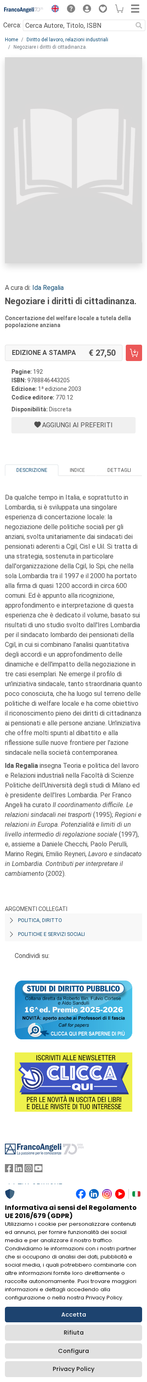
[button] (53, 10)
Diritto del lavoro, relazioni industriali (67, 40)
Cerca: (12, 25)
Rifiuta (74, 1332)
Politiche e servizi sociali (51, 934)
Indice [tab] (77, 470)
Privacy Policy (73, 1369)
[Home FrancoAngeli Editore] (24, 10)
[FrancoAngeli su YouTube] (38, 1170)
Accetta (73, 1314)
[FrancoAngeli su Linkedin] (19, 1170)
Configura (73, 1351)
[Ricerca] (138, 25)
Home (11, 40)
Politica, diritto (40, 920)
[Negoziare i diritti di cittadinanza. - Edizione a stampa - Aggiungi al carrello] (134, 353)
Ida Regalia (48, 288)
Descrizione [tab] (31, 470)
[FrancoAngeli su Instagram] (28, 1170)
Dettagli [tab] (119, 470)
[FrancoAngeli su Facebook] (9, 1170)
